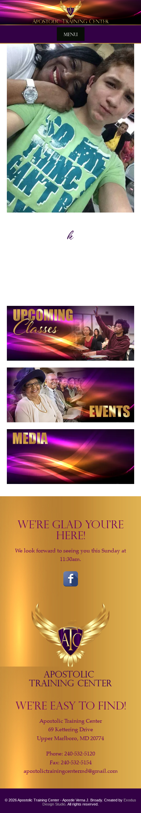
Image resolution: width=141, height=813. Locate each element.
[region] (70, 12)
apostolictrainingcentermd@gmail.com (71, 771)
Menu (71, 34)
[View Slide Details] (70, 12)
